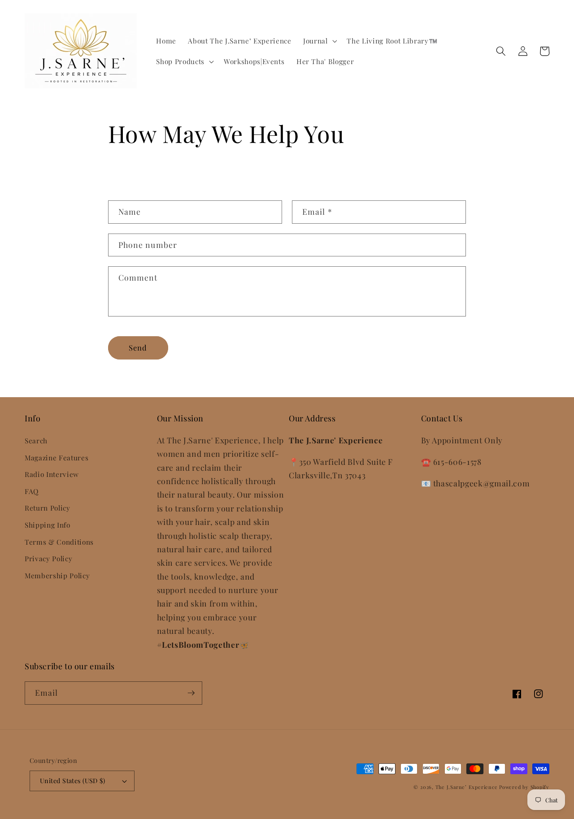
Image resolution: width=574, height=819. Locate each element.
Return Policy (47, 507)
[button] (319, 40)
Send (138, 347)
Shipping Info (47, 524)
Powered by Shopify (524, 787)
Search (36, 440)
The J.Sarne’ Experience (467, 787)
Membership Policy (57, 575)
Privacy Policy (48, 558)
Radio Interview (52, 474)
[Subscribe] (191, 693)
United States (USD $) (72, 780)
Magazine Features (56, 457)
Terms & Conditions (59, 541)
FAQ (32, 491)
